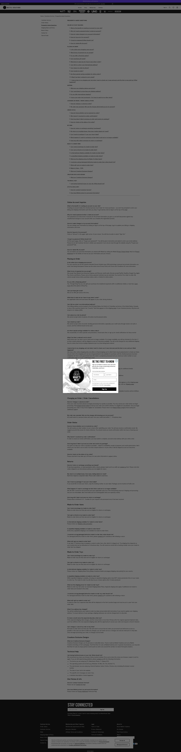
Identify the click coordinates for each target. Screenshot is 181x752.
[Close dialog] (116, 361)
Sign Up (104, 389)
